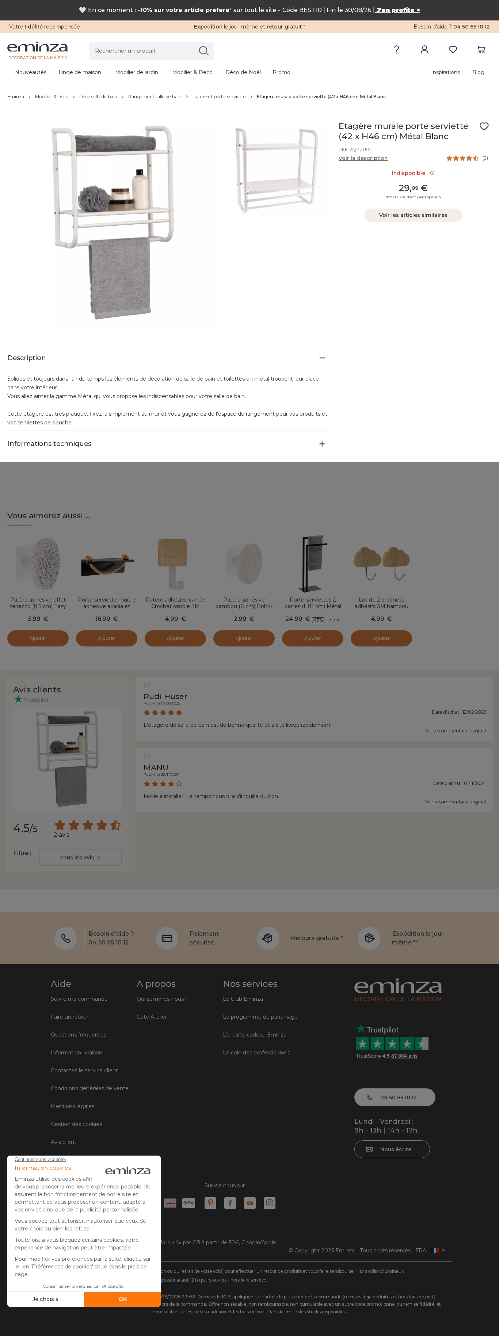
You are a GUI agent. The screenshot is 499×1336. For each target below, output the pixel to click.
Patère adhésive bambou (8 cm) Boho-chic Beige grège (244, 606)
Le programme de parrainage (260, 1017)
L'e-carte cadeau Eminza (254, 1034)
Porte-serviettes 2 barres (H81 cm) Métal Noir (313, 606)
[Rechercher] (204, 50)
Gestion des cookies (76, 1124)
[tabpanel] (190, 72)
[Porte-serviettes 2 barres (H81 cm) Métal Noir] (312, 564)
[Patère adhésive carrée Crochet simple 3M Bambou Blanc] (175, 564)
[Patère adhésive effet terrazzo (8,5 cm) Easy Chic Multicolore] (38, 564)
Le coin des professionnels (256, 1052)
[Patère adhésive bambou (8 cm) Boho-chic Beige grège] (244, 564)
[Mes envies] (453, 51)
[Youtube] (250, 1203)
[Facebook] (230, 1203)
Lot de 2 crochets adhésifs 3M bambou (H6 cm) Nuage (381, 606)
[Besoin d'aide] (396, 51)
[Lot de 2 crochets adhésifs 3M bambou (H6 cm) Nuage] (381, 564)
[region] (249, 97)
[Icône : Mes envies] (484, 126)
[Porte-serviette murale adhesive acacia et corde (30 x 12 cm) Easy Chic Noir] (106, 564)
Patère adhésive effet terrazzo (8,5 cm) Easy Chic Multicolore (38, 606)
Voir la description (363, 158)
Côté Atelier (152, 1017)
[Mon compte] (425, 51)
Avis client (63, 1142)
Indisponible (410, 173)
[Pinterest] (210, 1203)
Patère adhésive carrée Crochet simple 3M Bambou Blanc (175, 606)
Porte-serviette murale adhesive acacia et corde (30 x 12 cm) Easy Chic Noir (106, 609)
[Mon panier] (481, 51)
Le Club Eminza (243, 999)
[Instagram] (269, 1203)
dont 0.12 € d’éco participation (413, 197)
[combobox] (80, 857)
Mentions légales (72, 1106)
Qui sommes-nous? (162, 999)
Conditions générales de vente (90, 1088)
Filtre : (22, 853)
